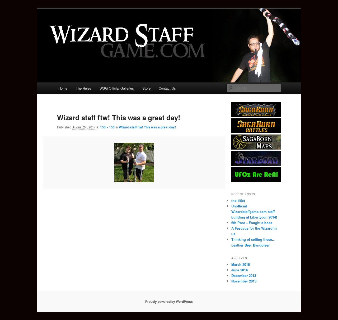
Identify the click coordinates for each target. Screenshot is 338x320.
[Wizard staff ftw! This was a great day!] (134, 162)
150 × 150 (107, 127)
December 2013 (243, 275)
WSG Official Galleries (117, 88)
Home (62, 88)
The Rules (83, 88)
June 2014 (239, 269)
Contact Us (167, 88)
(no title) (238, 200)
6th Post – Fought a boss (251, 222)
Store (146, 88)
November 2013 (243, 281)
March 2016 (240, 264)
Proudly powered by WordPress (169, 301)
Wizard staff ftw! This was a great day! (147, 127)
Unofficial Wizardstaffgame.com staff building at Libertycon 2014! (254, 211)
